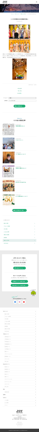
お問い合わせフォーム (18, 268)
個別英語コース (7, 369)
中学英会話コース (8, 341)
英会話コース (7, 366)
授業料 (4, 394)
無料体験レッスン (8, 356)
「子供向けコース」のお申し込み (18, 281)
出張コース (6, 374)
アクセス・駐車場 (7, 226)
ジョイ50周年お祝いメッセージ (21, 196)
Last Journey (6, 243)
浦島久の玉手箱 (6, 240)
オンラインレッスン (8, 381)
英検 (4, 389)
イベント (6, 405)
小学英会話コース (8, 339)
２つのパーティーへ (19, 140)
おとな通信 (6, 402)
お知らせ (4, 397)
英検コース (6, 351)
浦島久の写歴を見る (18, 106)
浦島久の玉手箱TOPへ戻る (18, 210)
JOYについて (6, 220)
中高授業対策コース (8, 344)
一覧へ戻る (19, 90)
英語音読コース (7, 346)
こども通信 (6, 400)
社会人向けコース (6, 364)
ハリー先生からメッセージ (20, 154)
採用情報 (5, 237)
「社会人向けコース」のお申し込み (18, 285)
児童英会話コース (8, 336)
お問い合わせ (19, 422)
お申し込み (6, 361)
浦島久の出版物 (6, 234)
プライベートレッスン (8, 379)
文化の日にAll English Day (20, 182)
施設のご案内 (6, 223)
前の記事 (19, 88)
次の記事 (19, 93)
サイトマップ (19, 425)
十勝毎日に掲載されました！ (21, 168)
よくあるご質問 (6, 231)
